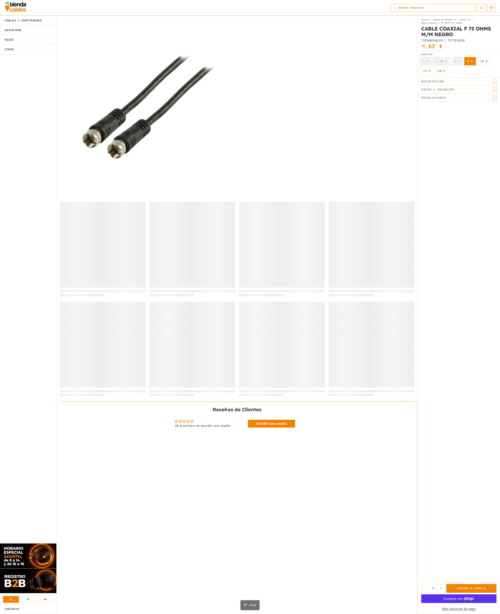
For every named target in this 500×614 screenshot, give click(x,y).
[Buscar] (394, 8)
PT (28, 599)
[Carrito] (491, 8)
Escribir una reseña (271, 423)
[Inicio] (16, 6)
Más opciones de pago (459, 609)
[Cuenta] (481, 8)
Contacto (12, 609)
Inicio (425, 20)
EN (45, 599)
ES (10, 599)
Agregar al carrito (471, 588)
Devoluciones (433, 97)
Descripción (432, 81)
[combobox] (436, 8)
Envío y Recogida (437, 89)
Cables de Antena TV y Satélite (451, 20)
